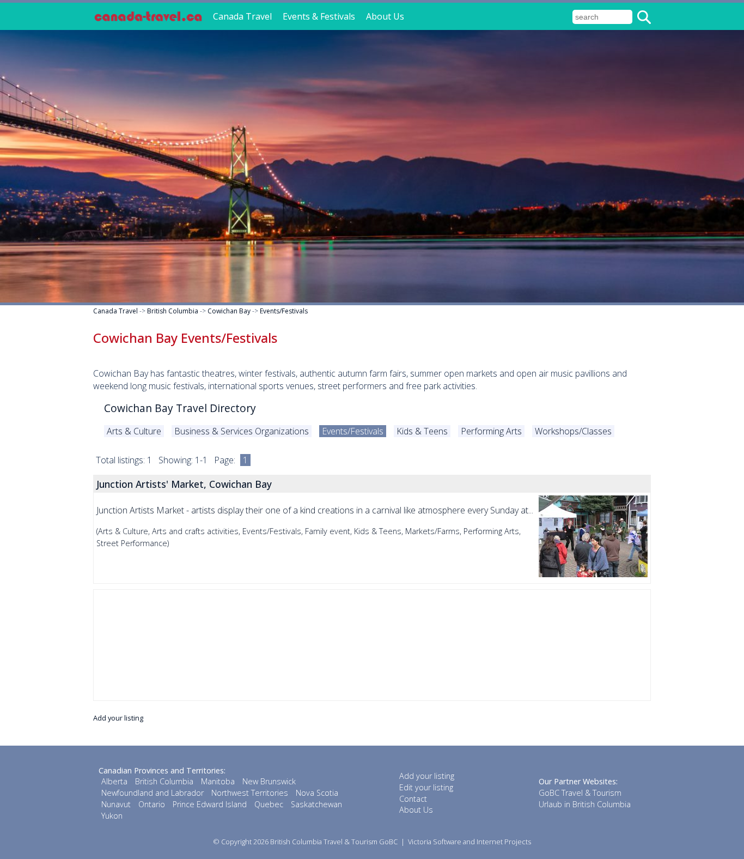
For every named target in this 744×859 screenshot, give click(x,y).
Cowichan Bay (229, 311)
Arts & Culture (134, 431)
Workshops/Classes (573, 431)
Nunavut (116, 804)
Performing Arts (491, 431)
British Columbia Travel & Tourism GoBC (334, 841)
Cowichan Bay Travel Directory (180, 408)
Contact (413, 799)
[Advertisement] (372, 645)
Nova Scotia (317, 793)
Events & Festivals (319, 16)
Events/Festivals (284, 311)
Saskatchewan (316, 804)
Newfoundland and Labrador (152, 793)
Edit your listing (426, 787)
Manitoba (218, 781)
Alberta (114, 781)
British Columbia (172, 311)
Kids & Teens (422, 431)
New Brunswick (269, 781)
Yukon (112, 815)
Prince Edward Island (210, 804)
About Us (385, 16)
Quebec (268, 804)
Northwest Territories (249, 793)
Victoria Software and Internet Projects (469, 841)
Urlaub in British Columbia (585, 804)
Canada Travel (242, 16)
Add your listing (118, 718)
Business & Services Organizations (241, 431)
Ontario (151, 804)
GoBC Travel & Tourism (580, 793)
